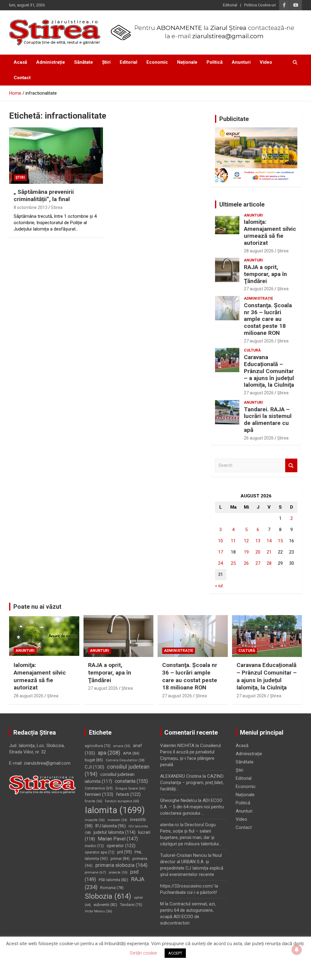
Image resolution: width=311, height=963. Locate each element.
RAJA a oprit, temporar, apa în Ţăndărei (265, 274)
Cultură (252, 350)
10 (220, 541)
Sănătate (83, 62)
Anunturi (241, 62)
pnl (124, 852)
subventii (105, 904)
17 (220, 552)
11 (233, 541)
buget (94, 760)
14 (269, 541)
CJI (94, 767)
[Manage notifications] (297, 950)
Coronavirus (99, 788)
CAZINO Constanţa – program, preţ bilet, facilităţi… (192, 782)
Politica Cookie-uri (260, 5)
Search (291, 465)
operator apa (99, 852)
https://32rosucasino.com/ (187, 886)
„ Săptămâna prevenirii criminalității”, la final (44, 195)
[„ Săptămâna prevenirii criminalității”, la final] (56, 155)
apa (109, 752)
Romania (112, 887)
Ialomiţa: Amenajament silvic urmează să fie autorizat (270, 232)
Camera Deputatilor (125, 760)
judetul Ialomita (114, 832)
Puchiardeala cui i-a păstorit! (188, 892)
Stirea (57, 207)
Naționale (187, 62)
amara (121, 746)
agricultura (98, 746)
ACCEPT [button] (175, 953)
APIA (131, 753)
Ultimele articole (242, 204)
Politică (215, 62)
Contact (22, 77)
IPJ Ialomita (110, 825)
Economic (157, 62)
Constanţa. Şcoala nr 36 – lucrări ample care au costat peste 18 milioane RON (268, 319)
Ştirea (283, 250)
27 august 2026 (259, 288)
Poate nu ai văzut (37, 606)
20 (257, 552)
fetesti (128, 794)
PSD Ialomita (113, 879)
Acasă (20, 62)
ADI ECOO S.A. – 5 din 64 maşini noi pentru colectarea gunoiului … (192, 807)
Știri (106, 62)
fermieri (99, 794)
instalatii (117, 820)
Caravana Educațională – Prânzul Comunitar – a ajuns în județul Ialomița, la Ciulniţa (269, 371)
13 (257, 541)
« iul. (219, 585)
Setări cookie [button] (143, 953)
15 (280, 541)
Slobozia (108, 896)
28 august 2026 (259, 250)
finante (93, 801)
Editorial (230, 5)
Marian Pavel (118, 839)
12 (246, 541)
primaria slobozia (121, 865)
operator (121, 845)
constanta (131, 781)
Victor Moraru (98, 911)
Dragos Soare (130, 788)
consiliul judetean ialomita (110, 778)
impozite (95, 820)
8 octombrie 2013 (30, 207)
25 (233, 563)
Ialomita (115, 810)
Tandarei (131, 905)
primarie (95, 872)
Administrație (50, 62)
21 (269, 552)
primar (120, 858)
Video (266, 62)
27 (257, 563)
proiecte (118, 872)
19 (246, 552)
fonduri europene (122, 801)
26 (246, 563)
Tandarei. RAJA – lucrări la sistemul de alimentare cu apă (268, 419)
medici (94, 846)
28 (269, 563)
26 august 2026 (259, 438)
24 (220, 563)
